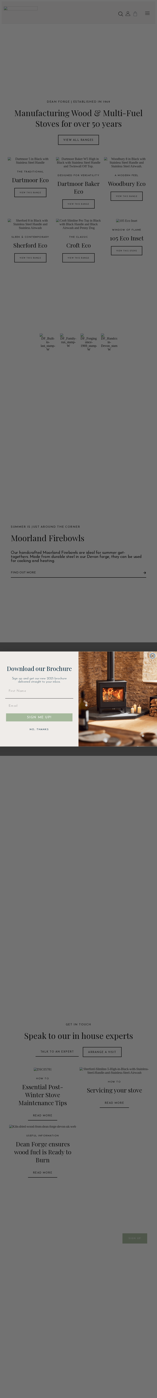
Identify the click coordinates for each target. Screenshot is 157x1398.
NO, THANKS (39, 729)
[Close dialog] (152, 655)
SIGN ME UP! (39, 717)
